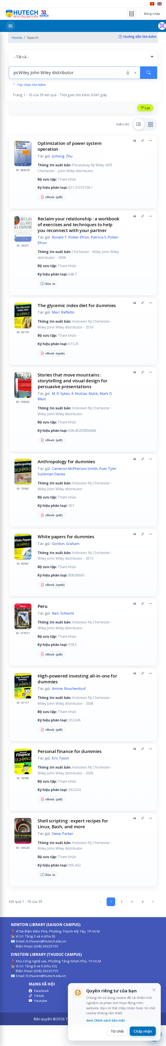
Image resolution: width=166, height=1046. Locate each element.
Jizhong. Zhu (62, 156)
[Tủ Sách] (131, 13)
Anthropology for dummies (66, 461)
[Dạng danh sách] (138, 124)
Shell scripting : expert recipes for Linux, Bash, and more (73, 824)
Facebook (41, 990)
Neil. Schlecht (63, 613)
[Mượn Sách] (162, 26)
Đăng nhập (152, 14)
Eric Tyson (60, 758)
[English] (159, 4)
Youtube (40, 1000)
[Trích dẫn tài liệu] (134, 140)
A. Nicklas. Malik (84, 393)
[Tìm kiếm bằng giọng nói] (128, 73)
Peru (43, 606)
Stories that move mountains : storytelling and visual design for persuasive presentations (72, 380)
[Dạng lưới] (150, 124)
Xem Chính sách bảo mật (105, 1020)
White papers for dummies (66, 536)
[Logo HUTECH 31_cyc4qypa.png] (27, 14)
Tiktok (39, 995)
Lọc (147, 107)
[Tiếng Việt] (152, 4)
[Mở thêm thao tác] (150, 140)
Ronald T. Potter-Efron (70, 237)
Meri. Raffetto (63, 312)
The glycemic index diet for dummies (77, 305)
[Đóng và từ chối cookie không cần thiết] (154, 990)
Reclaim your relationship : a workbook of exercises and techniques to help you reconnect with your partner (78, 224)
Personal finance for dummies (69, 751)
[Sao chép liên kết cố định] (142, 140)
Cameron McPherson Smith (74, 468)
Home (17, 37)
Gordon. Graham (65, 543)
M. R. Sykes (61, 393)
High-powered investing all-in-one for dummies (77, 679)
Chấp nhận (143, 1031)
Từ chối (117, 1031)
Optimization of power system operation (69, 146)
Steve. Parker (62, 833)
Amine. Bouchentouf (69, 688)
